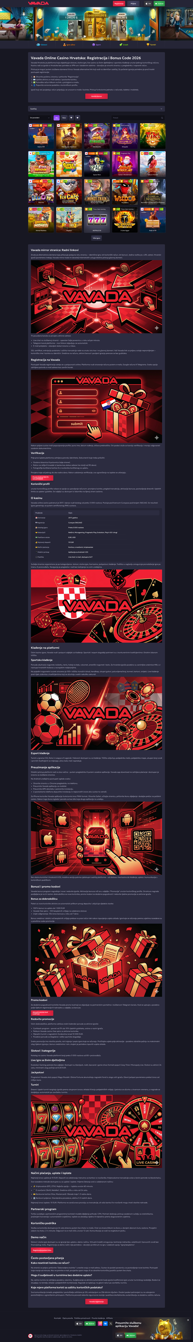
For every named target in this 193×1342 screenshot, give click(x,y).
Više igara (96, 238)
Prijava (133, 4)
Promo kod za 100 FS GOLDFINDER (40, 478)
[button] (2, 23)
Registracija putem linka (42, 1250)
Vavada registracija (96, 1302)
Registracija (119, 4)
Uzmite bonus (96, 96)
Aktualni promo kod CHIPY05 (40, 1013)
